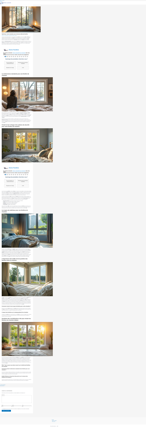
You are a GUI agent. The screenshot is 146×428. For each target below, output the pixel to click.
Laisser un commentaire (5, 35)
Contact (53, 419)
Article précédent (2, 384)
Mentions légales (54, 420)
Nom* (2, 405)
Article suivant (2, 385)
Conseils (10, 35)
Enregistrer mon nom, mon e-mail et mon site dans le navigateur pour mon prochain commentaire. (16, 408)
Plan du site (53, 421)
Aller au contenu (2, 0)
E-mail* (13, 405)
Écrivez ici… (3, 394)
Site (22, 405)
